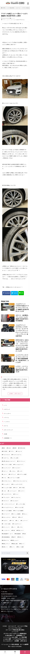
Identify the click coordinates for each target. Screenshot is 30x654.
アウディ (4, 19)
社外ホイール (6, 540)
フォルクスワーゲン (7, 494)
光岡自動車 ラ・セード (8, 533)
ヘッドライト (7, 421)
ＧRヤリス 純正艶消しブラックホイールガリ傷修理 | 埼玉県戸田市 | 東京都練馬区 (22, 318)
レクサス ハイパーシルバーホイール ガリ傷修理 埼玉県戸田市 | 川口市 (22, 369)
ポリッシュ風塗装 (16, 514)
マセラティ (5, 520)
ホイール (18, 7)
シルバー (8, 19)
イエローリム (6, 457)
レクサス (21, 527)
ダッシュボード (7, 413)
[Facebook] (6, 293)
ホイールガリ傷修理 (7, 510)
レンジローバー (6, 530)
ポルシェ (25, 514)
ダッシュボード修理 (7, 487)
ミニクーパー (25, 520)
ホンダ (21, 517)
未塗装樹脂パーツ (8, 438)
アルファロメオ (6, 454)
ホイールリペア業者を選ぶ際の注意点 (15, 629)
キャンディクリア (7, 467)
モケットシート (6, 527)
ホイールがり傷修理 (15, 19)
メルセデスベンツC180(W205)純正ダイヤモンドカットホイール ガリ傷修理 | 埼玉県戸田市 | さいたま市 (22, 307)
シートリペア (15, 631)
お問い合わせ (23, 640)
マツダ (12, 520)
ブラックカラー (6, 497)
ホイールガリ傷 (20, 507)
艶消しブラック (6, 543)
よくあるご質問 (7, 639)
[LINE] (21, 293)
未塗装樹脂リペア (20, 635)
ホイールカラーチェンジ (8, 507)
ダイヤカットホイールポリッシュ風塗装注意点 (15, 633)
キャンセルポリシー (8, 640)
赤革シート (5, 546)
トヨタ (4, 491)
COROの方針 (22, 448)
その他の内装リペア (10, 635)
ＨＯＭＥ (5, 626)
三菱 (14, 530)
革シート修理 (21, 546)
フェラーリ (22, 491)
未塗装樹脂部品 (6, 537)
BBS (4, 448)
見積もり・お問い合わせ (8, 616)
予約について (21, 530)
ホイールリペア (6, 514)
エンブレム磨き (15, 457)
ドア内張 (22, 487)
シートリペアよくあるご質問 (10, 637)
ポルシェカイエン (7, 517)
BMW (15, 448)
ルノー (14, 527)
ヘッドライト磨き (21, 504)
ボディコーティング (8, 429)
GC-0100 (5, 451)
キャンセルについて (19, 464)
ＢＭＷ (9, 448)
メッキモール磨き (7, 523)
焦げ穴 (14, 537)
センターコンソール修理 (14, 477)
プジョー (16, 494)
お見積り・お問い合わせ (15, 393)
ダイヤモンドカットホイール (21, 481)
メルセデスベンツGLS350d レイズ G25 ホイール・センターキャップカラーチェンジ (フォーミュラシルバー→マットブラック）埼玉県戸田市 (22, 330)
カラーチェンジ (21, 461)
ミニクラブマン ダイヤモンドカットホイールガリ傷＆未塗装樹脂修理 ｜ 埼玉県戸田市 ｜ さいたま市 (22, 358)
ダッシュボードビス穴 (17, 484)
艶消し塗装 (15, 543)
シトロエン (13, 471)
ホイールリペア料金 (22, 626)
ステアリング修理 (22, 474)
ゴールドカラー (17, 467)
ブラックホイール (16, 497)
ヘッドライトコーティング (8, 504)
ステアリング (7, 409)
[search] (27, 553)
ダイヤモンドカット (7, 481)
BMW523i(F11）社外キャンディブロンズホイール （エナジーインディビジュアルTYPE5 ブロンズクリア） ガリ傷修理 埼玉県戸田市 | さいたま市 (22, 345)
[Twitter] (14, 293)
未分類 (5, 434)
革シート (13, 546)
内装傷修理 (18, 533)
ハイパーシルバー (13, 491)
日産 (25, 533)
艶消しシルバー (15, 540)
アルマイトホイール (17, 454)
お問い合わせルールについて (9, 461)
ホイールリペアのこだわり (15, 628)
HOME (3, 7)
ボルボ (15, 517)
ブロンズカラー (15, 500)
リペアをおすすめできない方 (19, 639)
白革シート (21, 537)
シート (5, 405)
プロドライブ (6, 500)
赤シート (22, 543)
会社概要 (16, 640)
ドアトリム (6, 417)
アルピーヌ (19, 451)
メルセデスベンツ (17, 523)
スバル (4, 477)
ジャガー (21, 471)
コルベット (5, 471)
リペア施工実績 (10, 7)
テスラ (16, 487)
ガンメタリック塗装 (7, 464)
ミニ (18, 520)
